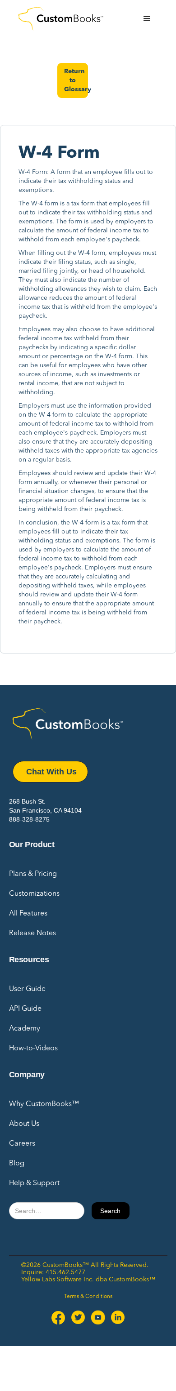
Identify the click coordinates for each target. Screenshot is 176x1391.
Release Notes (32, 933)
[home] (63, 18)
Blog (16, 1163)
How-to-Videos (33, 1048)
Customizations (34, 894)
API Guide (25, 1009)
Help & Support (34, 1183)
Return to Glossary (76, 80)
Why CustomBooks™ (44, 1104)
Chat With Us (51, 771)
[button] (147, 19)
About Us (24, 1124)
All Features (28, 913)
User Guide (27, 989)
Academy (24, 1028)
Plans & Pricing (33, 874)
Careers (22, 1143)
